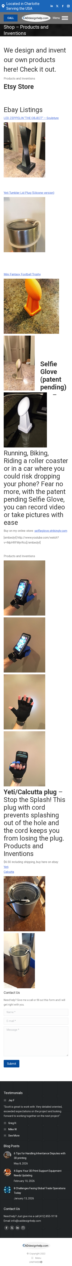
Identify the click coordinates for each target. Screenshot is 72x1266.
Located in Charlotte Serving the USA (23, 6)
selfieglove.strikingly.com (50, 531)
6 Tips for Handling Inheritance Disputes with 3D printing (40, 1155)
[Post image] (7, 1155)
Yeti (6, 867)
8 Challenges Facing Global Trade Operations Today (40, 1190)
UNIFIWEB (34, 1262)
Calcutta (9, 872)
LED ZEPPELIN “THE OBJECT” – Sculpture (31, 118)
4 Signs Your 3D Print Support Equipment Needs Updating (37, 1173)
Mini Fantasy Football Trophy (22, 274)
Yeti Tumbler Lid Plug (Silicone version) (29, 193)
